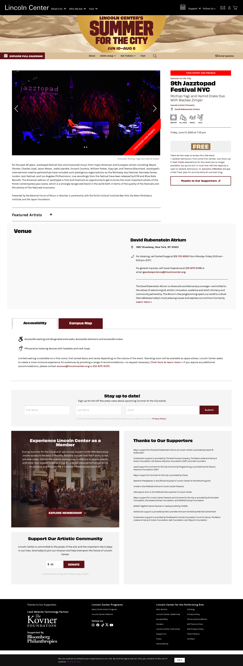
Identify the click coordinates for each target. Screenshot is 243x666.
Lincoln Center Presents (182, 105)
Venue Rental (162, 644)
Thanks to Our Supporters (41, 604)
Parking (190, 609)
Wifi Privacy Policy (195, 629)
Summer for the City (180, 78)
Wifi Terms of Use (195, 624)
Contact (191, 639)
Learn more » (144, 301)
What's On (57, 8)
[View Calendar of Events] (182, 7)
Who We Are (76, 8)
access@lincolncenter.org (73, 366)
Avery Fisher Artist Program (104, 609)
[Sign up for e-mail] (222, 8)
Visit (92, 8)
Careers (159, 624)
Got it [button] (179, 660)
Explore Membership (65, 512)
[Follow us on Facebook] (98, 625)
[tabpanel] (121, 355)
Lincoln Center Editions (102, 614)
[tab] (35, 323)
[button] (22, 55)
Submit (209, 410)
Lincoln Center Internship (168, 629)
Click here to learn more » (166, 362)
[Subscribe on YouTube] (111, 625)
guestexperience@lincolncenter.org (164, 272)
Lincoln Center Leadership (168, 614)
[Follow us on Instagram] (94, 625)
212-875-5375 (101, 366)
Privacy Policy (193, 614)
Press (159, 639)
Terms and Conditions (197, 619)
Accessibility (162, 619)
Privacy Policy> (159, 419)
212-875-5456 (193, 268)
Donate (74, 564)
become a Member (212, 169)
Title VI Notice (193, 634)
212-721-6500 (181, 256)
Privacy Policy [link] (74, 661)
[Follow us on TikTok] (103, 625)
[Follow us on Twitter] (107, 625)
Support (193, 8)
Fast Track (178, 162)
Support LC (161, 634)
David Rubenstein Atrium (187, 109)
